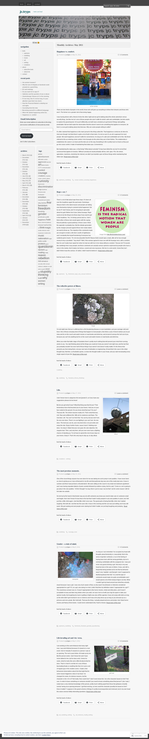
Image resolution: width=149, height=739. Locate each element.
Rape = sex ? (62, 191)
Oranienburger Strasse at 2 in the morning (35, 96)
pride (44, 241)
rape (76, 274)
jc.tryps (25, 11)
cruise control (79, 180)
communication (46, 167)
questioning (96, 626)
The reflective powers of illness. (69, 286)
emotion (42, 197)
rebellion (43, 258)
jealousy (48, 222)
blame (43, 165)
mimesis (80, 715)
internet (44, 222)
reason (42, 255)
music (26, 58)
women (41, 281)
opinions (61, 180)
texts (21, 4)
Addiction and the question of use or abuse (35, 94)
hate (48, 219)
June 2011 (25, 178)
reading (41, 252)
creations (27, 65)
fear (49, 202)
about (29, 4)
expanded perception (44, 200)
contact (37, 4)
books (47, 165)
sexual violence (86, 274)
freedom (71, 378)
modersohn (47, 233)
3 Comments (124, 641)
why (44, 277)
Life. (58, 390)
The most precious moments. (68, 470)
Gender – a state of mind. (67, 544)
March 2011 (26, 185)
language (40, 225)
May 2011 (25, 181)
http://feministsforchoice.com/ (116, 234)
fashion (44, 203)
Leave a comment (122, 289)
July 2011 (25, 176)
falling (39, 203)
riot (39, 261)
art (60, 715)
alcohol (49, 162)
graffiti (47, 217)
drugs (40, 189)
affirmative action (43, 159)
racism (41, 249)
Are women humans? (29, 82)
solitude (45, 266)
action (40, 154)
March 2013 (26, 155)
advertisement (43, 157)
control (41, 170)
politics (40, 241)
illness (76, 378)
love (75, 532)
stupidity (45, 271)
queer (47, 244)
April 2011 (25, 183)
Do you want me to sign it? (30, 92)
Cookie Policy (46, 735)
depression (41, 184)
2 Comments (124, 55)
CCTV (40, 167)
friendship (41, 211)
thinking (81, 378)
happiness (93, 180)
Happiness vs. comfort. (65, 51)
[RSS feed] (36, 42)
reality (86, 715)
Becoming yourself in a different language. (35, 110)
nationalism (43, 238)
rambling (68, 180)
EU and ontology (27, 89)
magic (48, 227)
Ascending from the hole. (30, 108)
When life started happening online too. (34, 112)
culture (48, 178)
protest (41, 243)
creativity (48, 176)
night (50, 238)
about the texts (28, 69)
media (39, 230)
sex (79, 274)
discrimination (46, 186)
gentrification (41, 217)
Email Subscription (28, 119)
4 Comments (124, 547)
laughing (46, 225)
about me (27, 72)
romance (44, 261)
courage (71, 532)
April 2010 (25, 215)
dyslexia (44, 189)
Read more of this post (71, 157)
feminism (71, 274)
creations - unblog (64, 459)
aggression (42, 162)
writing (70, 715)
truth (40, 278)
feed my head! (26, 136)
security (40, 264)
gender (89, 626)
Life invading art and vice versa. (69, 637)
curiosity (86, 180)
